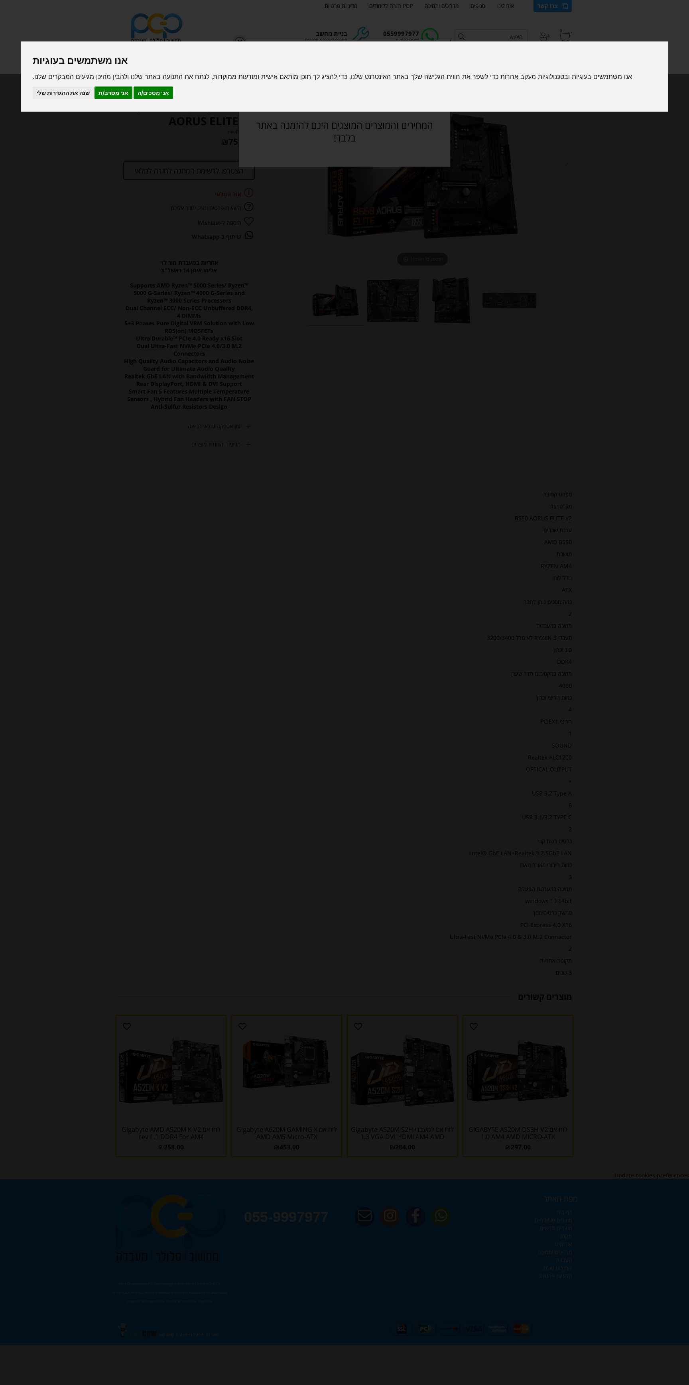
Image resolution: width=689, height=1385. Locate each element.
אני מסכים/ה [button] (153, 92)
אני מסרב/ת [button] (113, 92)
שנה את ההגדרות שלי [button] (63, 92)
